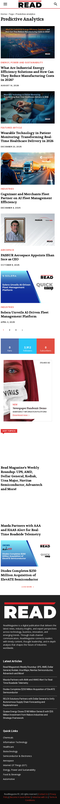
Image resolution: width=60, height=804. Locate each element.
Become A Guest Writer (20, 797)
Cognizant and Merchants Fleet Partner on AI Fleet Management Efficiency (26, 198)
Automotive (9, 779)
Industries (7, 189)
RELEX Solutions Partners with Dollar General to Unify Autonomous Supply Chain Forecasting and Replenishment (28, 702)
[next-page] (22, 330)
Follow (27, 339)
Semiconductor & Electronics (17, 756)
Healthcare (8, 746)
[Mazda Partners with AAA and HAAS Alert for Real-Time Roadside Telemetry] (28, 511)
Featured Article (11, 128)
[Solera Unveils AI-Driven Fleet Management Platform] (28, 287)
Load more (27, 587)
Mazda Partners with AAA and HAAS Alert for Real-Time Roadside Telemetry (21, 530)
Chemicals (8, 737)
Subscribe (45, 339)
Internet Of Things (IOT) (15, 765)
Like (10, 339)
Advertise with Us (39, 797)
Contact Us (43, 794)
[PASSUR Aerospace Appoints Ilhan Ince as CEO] (28, 230)
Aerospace (7, 250)
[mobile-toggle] (5, 4)
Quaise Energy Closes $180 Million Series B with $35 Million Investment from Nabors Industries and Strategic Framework (28, 714)
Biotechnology (10, 751)
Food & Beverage (12, 774)
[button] (55, 4)
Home (4, 14)
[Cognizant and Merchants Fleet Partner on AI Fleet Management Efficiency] (28, 168)
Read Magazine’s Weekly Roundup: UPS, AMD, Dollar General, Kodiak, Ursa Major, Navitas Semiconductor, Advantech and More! (28, 670)
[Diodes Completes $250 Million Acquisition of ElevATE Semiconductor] (28, 556)
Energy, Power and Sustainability (22, 62)
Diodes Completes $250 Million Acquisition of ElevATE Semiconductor (19, 575)
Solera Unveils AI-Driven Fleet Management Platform (24, 314)
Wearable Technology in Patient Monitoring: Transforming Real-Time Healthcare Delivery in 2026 (27, 137)
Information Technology (15, 742)
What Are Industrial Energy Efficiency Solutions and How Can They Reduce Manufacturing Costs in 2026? (27, 74)
